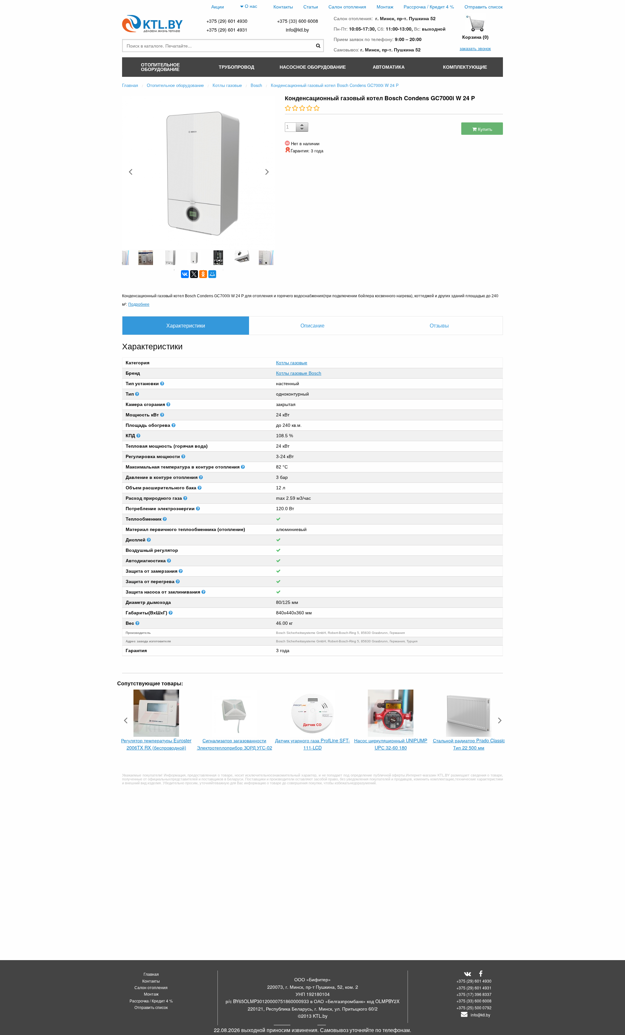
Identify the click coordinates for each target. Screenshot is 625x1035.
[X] (194, 274)
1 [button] (174, 270)
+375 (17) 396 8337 (474, 994)
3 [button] (193, 270)
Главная (151, 974)
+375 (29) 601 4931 (226, 29)
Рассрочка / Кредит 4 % (429, 6)
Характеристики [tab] (185, 325)
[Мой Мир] (212, 274)
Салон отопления (347, 6)
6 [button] (223, 270)
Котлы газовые (291, 362)
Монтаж (385, 6)
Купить (484, 128)
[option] (198, 171)
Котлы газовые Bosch (298, 373)
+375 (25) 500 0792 (474, 1007)
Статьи (310, 6)
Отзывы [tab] (439, 325)
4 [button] (203, 270)
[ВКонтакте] (185, 274)
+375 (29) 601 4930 (226, 20)
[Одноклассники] (203, 274)
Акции (217, 6)
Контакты (283, 6)
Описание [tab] (312, 325)
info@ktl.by (297, 29)
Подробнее (138, 304)
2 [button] (184, 270)
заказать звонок (475, 48)
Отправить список (484, 6)
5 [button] (213, 270)
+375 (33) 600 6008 (297, 20)
